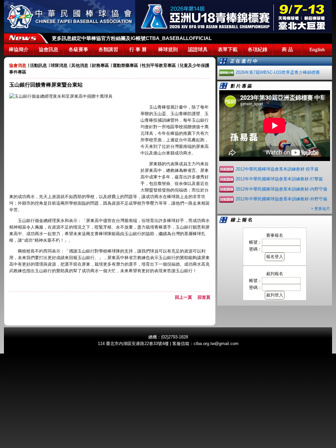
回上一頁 (185, 297)
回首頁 (204, 297)
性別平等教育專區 (159, 65)
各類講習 (108, 49)
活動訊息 (38, 65)
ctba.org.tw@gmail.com (216, 343)
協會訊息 (48, 49)
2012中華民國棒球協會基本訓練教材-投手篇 (277, 169)
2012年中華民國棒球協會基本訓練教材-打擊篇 (279, 178)
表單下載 (228, 49)
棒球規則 (168, 49)
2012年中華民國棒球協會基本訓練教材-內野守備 (281, 189)
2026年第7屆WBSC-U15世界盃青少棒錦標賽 (278, 72)
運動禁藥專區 (125, 65)
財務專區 (100, 65)
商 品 (287, 49)
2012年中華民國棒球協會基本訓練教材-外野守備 (281, 198)
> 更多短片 (320, 208)
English (317, 49)
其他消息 (79, 65)
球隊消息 (59, 65)
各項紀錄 (257, 49)
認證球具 (198, 49)
